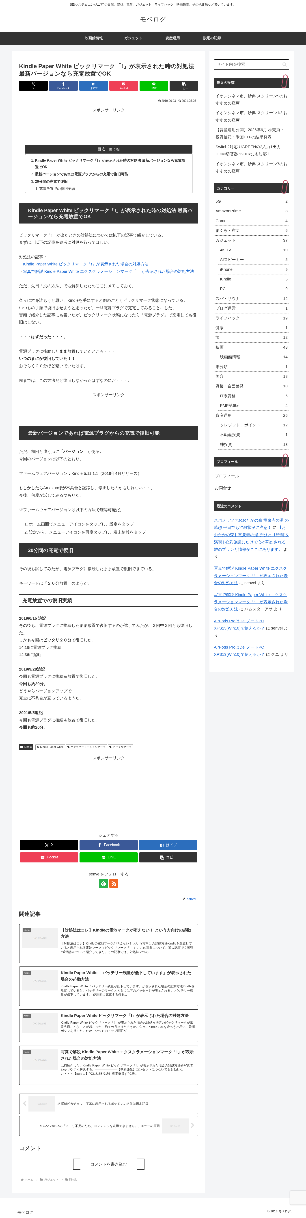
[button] (184, 86)
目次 (101, 149)
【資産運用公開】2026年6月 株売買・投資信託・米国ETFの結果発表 (249, 133)
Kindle (28, 747)
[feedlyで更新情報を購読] (103, 883)
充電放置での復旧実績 (57, 189)
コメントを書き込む (109, 1164)
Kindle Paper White (52, 747)
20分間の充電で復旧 (51, 181)
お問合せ (223, 488)
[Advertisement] (108, 124)
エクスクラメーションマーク (88, 747)
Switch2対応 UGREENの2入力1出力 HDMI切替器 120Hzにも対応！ (248, 150)
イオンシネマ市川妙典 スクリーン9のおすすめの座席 (251, 99)
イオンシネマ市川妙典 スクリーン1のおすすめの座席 (251, 116)
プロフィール (227, 476)
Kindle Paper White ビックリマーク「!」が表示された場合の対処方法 (86, 264)
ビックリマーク (122, 747)
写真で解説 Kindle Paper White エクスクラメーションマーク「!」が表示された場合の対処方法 (108, 271)
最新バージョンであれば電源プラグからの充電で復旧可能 (81, 174)
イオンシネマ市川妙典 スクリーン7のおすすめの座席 (251, 167)
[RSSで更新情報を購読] (113, 883)
